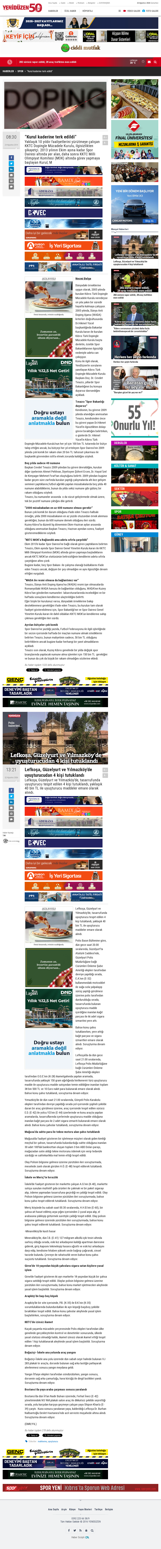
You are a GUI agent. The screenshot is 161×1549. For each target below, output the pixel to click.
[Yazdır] (11, 180)
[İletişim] (149, 62)
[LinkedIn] (11, 169)
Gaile (63, 3)
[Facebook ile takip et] (69, 1530)
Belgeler (91, 3)
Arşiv (64, 1509)
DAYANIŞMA (104, 3)
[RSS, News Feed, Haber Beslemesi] (80, 1530)
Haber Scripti (77, 1537)
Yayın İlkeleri (85, 1509)
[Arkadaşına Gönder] (11, 175)
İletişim (109, 1509)
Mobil (71, 3)
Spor (117, 512)
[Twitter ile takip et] (75, 1530)
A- (105, 142)
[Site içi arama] (155, 62)
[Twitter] (11, 163)
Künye (72, 1509)
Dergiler (120, 443)
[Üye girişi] (86, 1530)
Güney (118, 534)
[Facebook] (11, 157)
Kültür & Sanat (125, 466)
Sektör (119, 489)
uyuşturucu (53, 1441)
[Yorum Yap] (11, 186)
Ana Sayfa (52, 3)
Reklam (81, 3)
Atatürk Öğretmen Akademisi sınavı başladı (42, 62)
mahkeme (42, 1441)
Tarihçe (98, 1509)
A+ (105, 137)
